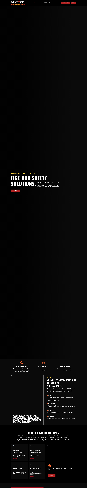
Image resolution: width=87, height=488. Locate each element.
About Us (39, 2)
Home (34, 2)
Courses (45, 2)
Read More (15, 458)
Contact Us (51, 2)
